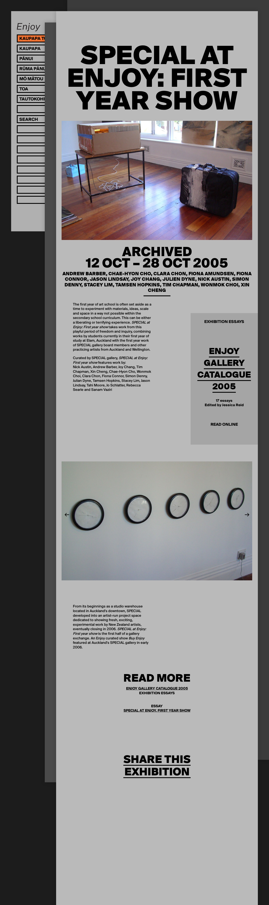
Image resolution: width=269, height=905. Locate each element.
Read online (224, 425)
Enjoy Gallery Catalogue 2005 (224, 369)
